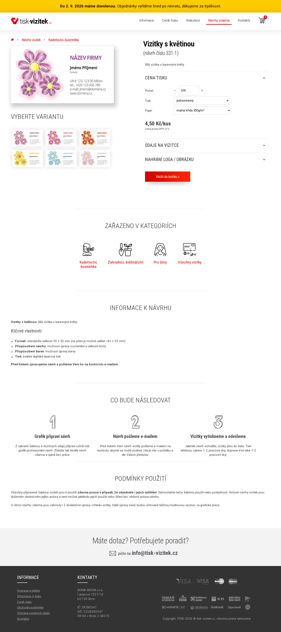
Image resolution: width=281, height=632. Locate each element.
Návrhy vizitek (31, 40)
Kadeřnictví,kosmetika (89, 264)
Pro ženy (160, 262)
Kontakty (244, 20)
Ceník (170, 20)
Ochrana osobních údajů (33, 613)
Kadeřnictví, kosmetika (63, 40)
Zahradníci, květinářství (125, 262)
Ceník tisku (24, 602)
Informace (146, 20)
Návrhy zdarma (219, 20)
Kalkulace (193, 20)
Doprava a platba (28, 591)
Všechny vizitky (190, 262)
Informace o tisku (29, 596)
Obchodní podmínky (30, 607)
